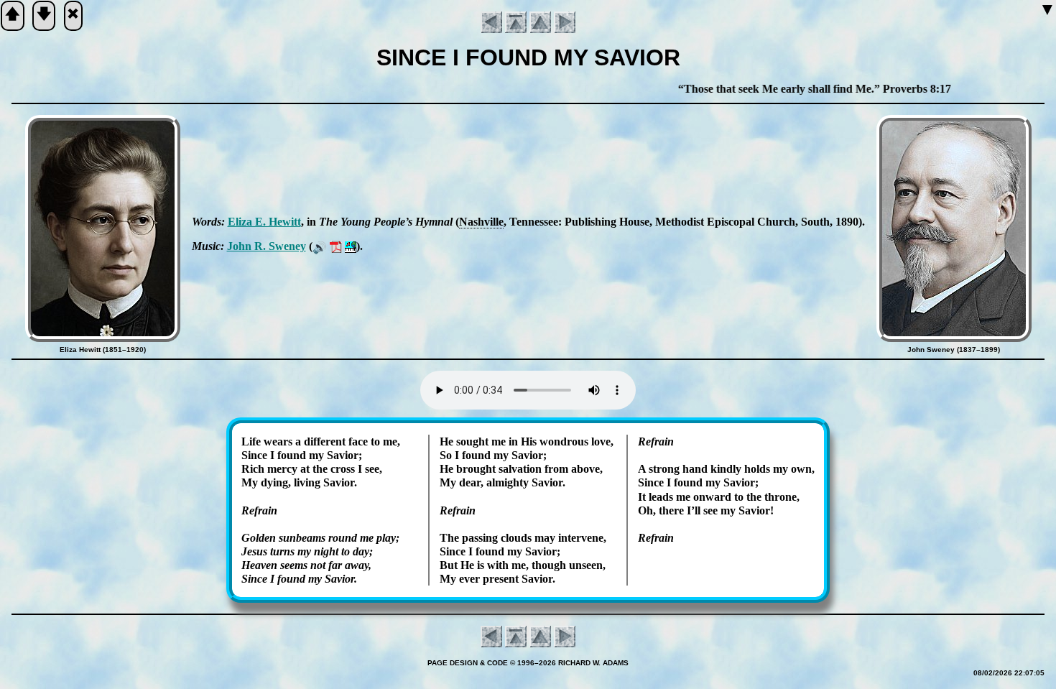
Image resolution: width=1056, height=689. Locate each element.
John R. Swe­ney (266, 246)
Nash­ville (481, 222)
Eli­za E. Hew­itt (264, 222)
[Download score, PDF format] (336, 246)
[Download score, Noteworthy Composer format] (350, 246)
